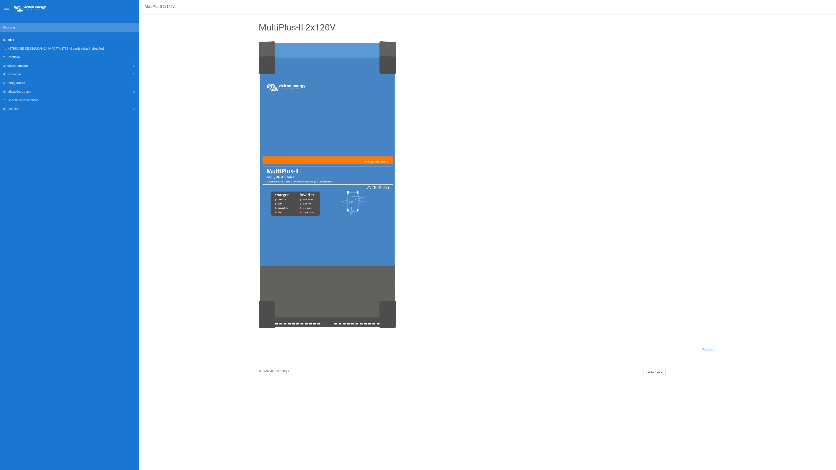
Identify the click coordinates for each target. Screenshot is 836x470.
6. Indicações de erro (17, 91)
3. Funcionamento (15, 65)
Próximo (708, 349)
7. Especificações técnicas (21, 100)
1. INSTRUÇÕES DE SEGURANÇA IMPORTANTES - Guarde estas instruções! (53, 48)
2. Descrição (11, 57)
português (653, 372)
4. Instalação (12, 74)
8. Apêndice (11, 109)
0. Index (8, 40)
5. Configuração (14, 83)
